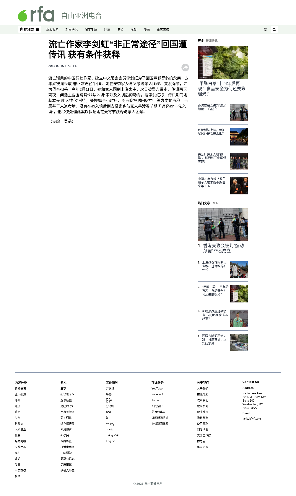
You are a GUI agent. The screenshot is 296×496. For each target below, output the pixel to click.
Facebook (157, 394)
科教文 (19, 423)
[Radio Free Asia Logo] (60, 13)
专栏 (120, 29)
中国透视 (66, 452)
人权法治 (20, 429)
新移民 (64, 435)
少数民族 (20, 447)
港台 (17, 417)
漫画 (147, 29)
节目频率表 (158, 412)
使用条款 (202, 423)
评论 (107, 29)
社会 (17, 435)
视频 (133, 29)
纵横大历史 (67, 470)
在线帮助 (202, 394)
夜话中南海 (67, 447)
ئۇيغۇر (109, 429)
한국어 (110, 406)
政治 (17, 412)
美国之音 (202, 447)
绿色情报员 (67, 423)
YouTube (157, 388)
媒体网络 (20, 441)
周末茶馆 (66, 464)
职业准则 (202, 412)
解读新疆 (66, 400)
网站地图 (202, 429)
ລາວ (108, 412)
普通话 (110, 388)
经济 (17, 406)
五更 (63, 388)
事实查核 (163, 29)
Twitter (155, 400)
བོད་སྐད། (110, 423)
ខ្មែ (107, 417)
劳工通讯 (66, 417)
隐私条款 (202, 417)
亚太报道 (52, 29)
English (110, 441)
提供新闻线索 (159, 423)
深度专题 (91, 29)
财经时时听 (67, 406)
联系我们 (202, 400)
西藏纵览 (66, 441)
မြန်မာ (109, 400)
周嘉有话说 (67, 458)
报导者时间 (67, 394)
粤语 (109, 394)
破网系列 (202, 406)
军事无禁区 (67, 412)
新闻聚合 (157, 406)
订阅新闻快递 (159, 417)
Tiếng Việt (112, 435)
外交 (17, 400)
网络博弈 (66, 429)
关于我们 (202, 388)
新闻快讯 (71, 29)
